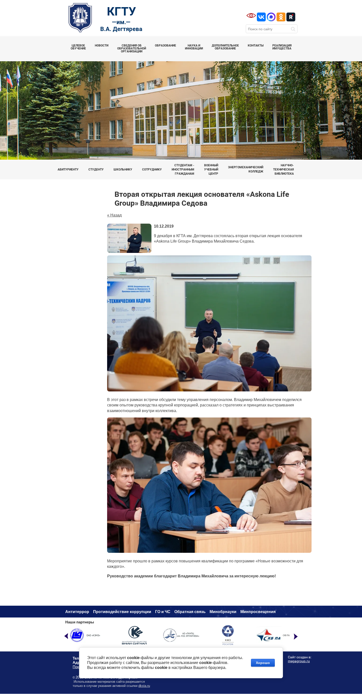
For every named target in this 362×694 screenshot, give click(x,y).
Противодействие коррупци (121, 612)
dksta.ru (144, 686)
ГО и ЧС (162, 612)
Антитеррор (77, 612)
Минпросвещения (258, 612)
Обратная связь (190, 612)
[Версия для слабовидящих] (251, 15)
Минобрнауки (223, 612)
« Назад (114, 215)
